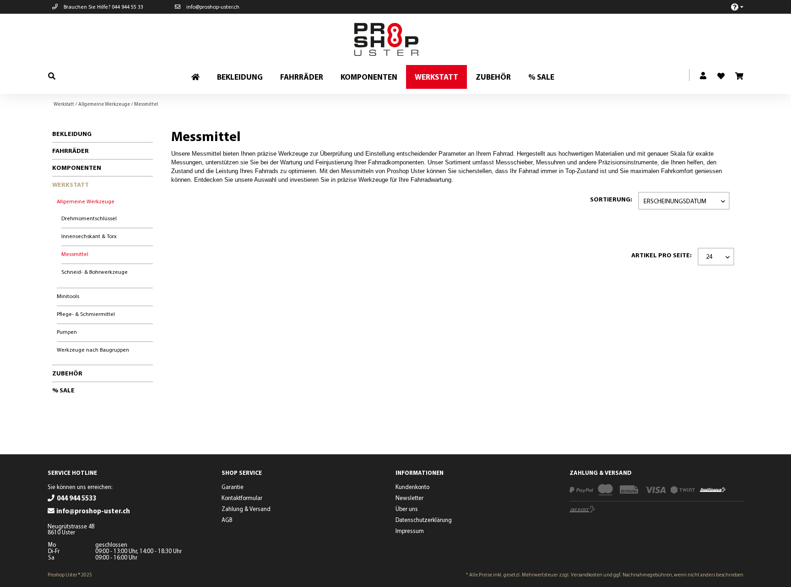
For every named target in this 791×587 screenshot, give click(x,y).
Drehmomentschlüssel (89, 218)
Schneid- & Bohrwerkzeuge (94, 271)
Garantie (233, 486)
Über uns (407, 508)
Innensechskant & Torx (89, 236)
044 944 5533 (76, 498)
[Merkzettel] (717, 73)
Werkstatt (70, 184)
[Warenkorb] (739, 76)
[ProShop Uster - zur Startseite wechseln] (397, 39)
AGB (227, 519)
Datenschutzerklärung (424, 519)
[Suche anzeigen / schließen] (52, 75)
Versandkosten (586, 574)
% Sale (63, 390)
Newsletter (409, 497)
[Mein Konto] (703, 76)
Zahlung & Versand (246, 508)
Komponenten (76, 167)
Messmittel (74, 253)
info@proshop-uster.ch (212, 6)
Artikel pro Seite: (661, 255)
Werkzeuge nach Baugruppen (93, 349)
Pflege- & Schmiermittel (86, 313)
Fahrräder (70, 151)
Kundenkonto (412, 486)
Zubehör (67, 373)
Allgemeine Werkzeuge (85, 201)
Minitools (68, 296)
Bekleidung (72, 134)
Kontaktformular (242, 497)
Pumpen (67, 331)
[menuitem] (732, 6)
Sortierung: (611, 199)
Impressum (410, 530)
